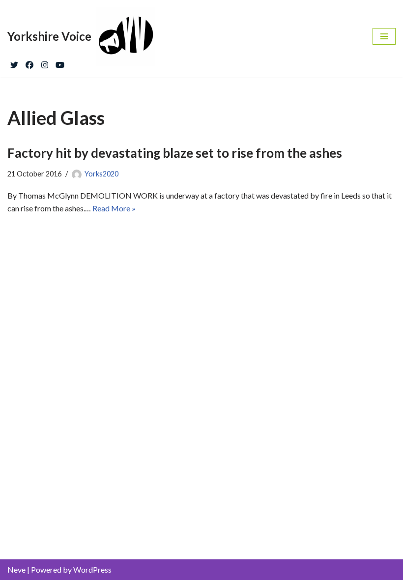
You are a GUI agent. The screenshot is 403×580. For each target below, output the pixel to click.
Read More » (114, 208)
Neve (16, 569)
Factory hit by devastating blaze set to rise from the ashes (174, 153)
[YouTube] (60, 62)
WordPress (92, 569)
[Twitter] (14, 62)
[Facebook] (29, 62)
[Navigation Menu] (384, 36)
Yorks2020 (101, 174)
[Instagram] (45, 62)
